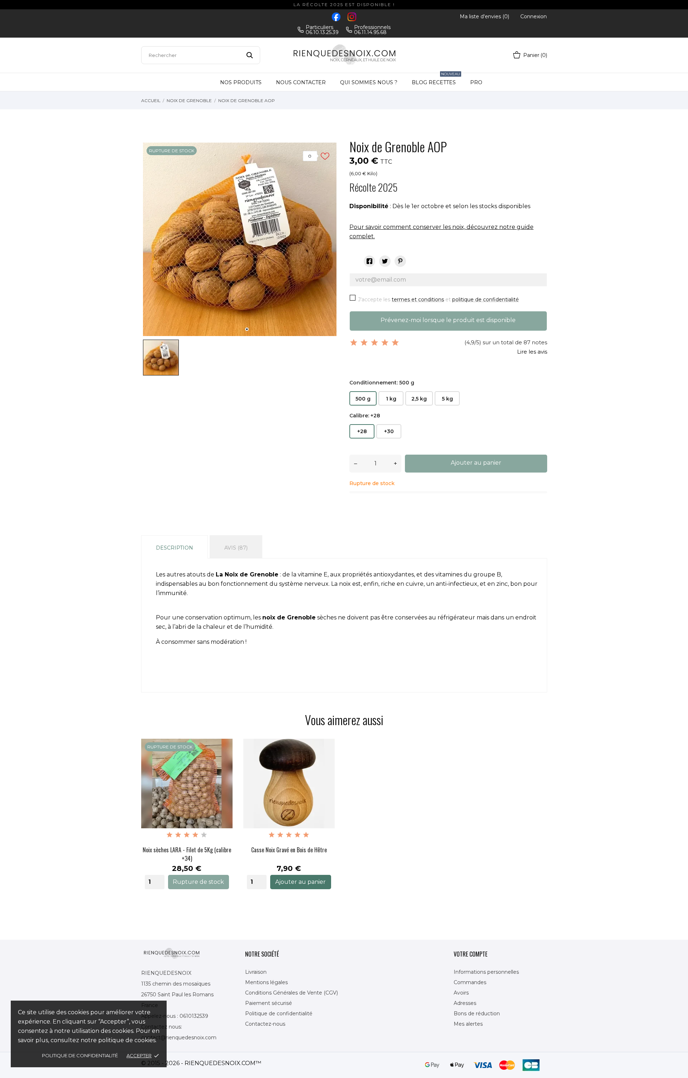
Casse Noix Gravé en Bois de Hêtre (289, 849)
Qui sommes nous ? (368, 82)
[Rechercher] (249, 55)
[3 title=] (186, 835)
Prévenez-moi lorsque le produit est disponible (448, 320)
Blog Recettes (436, 79)
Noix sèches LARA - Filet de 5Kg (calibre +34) (187, 854)
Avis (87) (236, 548)
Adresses (465, 1003)
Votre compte (470, 954)
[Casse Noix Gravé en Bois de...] (324, 765)
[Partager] (369, 261)
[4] (385, 343)
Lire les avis (532, 351)
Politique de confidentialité (80, 1055)
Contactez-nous (265, 1024)
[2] (364, 343)
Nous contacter (301, 82)
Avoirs (461, 993)
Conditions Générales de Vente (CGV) (291, 993)
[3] (374, 343)
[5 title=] (203, 835)
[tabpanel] (239, 239)
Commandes (470, 982)
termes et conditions (418, 299)
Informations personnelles (486, 972)
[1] (353, 343)
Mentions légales (266, 982)
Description (174, 548)
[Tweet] (385, 261)
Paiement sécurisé (268, 1003)
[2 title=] (178, 835)
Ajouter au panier (476, 462)
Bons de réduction (477, 1013)
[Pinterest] (400, 261)
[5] (395, 343)
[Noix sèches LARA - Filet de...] (222, 765)
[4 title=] (195, 835)
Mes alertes (468, 1024)
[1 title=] (169, 835)
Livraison (256, 972)
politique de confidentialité (485, 299)
